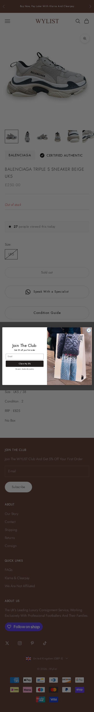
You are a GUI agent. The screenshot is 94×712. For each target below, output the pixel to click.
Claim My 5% (24, 363)
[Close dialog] (89, 330)
